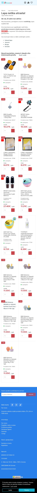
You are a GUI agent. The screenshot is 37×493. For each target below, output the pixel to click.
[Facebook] (12, 405)
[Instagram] (16, 405)
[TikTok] (20, 405)
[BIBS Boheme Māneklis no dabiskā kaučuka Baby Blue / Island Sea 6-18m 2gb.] (27, 307)
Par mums (4, 423)
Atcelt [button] (33, 480)
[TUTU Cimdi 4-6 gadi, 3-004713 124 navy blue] (10, 65)
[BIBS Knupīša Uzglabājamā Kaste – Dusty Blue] (10, 105)
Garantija (3, 431)
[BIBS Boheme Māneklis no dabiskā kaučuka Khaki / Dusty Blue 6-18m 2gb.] (10, 266)
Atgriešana (4, 445)
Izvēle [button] (10, 490)
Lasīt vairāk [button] (13, 486)
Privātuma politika (6, 427)
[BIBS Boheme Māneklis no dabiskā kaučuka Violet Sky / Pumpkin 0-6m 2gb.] (27, 65)
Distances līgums (6, 429)
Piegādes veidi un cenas (8, 425)
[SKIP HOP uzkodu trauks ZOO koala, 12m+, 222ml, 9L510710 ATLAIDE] (27, 182)
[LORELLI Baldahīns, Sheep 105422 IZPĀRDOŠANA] (10, 144)
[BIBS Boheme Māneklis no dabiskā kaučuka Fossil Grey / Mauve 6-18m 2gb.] (10, 307)
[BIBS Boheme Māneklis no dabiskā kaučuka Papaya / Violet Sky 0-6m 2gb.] (10, 349)
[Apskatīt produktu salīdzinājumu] (28, 3)
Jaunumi (7, 42)
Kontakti (7, 46)
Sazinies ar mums (6, 443)
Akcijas (7, 44)
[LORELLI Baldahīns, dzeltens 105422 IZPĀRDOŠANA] (27, 143)
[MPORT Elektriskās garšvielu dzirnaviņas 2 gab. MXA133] (10, 182)
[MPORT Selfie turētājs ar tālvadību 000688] (27, 105)
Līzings (3, 433)
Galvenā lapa (8, 40)
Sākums (3, 10)
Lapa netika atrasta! (13, 10)
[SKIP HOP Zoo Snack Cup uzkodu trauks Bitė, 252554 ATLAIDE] (10, 223)
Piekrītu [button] (27, 490)
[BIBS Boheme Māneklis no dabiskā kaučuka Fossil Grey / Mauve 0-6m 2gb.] (27, 266)
